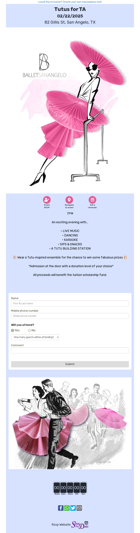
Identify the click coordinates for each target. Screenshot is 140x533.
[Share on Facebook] (61, 507)
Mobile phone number (24, 310)
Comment (17, 345)
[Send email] (79, 507)
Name (14, 298)
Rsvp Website (61, 524)
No (33, 330)
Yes (17, 330)
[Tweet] (73, 507)
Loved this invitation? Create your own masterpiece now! (70, 2)
